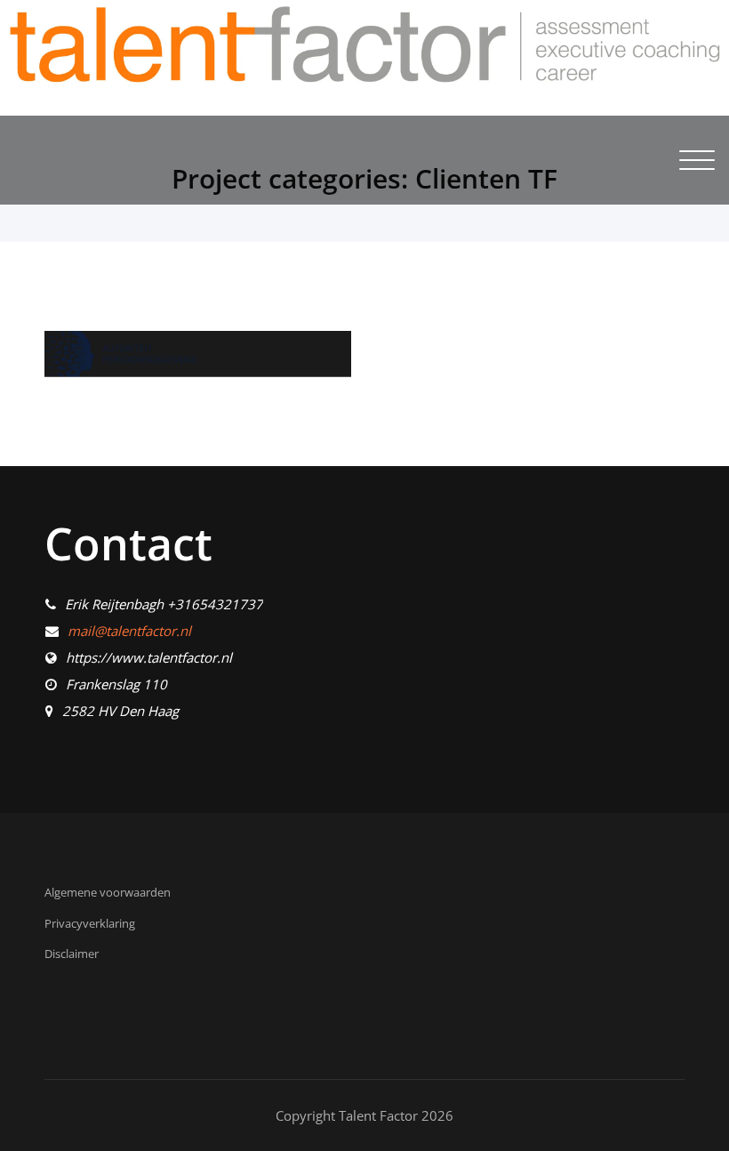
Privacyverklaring (89, 923)
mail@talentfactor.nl (129, 631)
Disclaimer (71, 954)
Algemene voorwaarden (107, 892)
